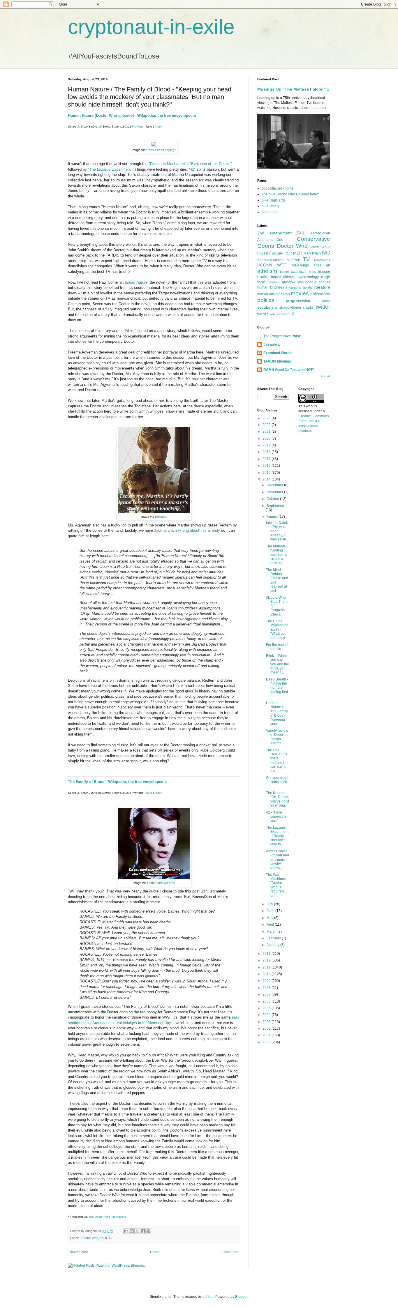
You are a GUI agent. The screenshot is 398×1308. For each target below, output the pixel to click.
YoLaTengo (300, 265)
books (262, 276)
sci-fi (103, 1238)
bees (312, 271)
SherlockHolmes (270, 260)
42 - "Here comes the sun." (276, 816)
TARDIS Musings (277, 361)
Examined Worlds (278, 353)
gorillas (324, 282)
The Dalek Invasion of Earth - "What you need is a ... (277, 629)
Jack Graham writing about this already (187, 530)
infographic (294, 287)
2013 (267, 954)
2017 (267, 459)
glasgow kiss (293, 282)
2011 (267, 967)
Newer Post (78, 1252)
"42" (192, 169)
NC (326, 253)
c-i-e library (270, 206)
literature (322, 287)
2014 (267, 479)
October (273, 499)
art (328, 265)
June (271, 911)
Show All (325, 376)
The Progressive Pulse (282, 336)
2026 (267, 418)
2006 (267, 1001)
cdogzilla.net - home (278, 188)
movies (300, 293)
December (275, 485)
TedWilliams (322, 260)
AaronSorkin (320, 233)
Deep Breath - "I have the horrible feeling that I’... (277, 687)
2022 (267, 425)
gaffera (208, 1297)
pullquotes (270, 212)
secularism (267, 307)
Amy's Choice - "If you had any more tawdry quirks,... (277, 859)
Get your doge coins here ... (277, 782)
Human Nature (135, 282)
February (274, 938)
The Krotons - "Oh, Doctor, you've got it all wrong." (277, 799)
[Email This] (126, 1231)
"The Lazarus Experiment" (110, 169)
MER (297, 253)
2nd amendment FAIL (281, 233)
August (273, 517)
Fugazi (262, 253)
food (261, 282)
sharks (308, 307)
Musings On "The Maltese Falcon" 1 (293, 89)
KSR (288, 253)
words (262, 314)
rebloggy (161, 516)
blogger (324, 272)
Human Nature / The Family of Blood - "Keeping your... (277, 713)
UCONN (264, 265)
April (271, 924)
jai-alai (307, 287)
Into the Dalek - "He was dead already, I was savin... (277, 531)
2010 (267, 974)
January (273, 945)
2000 (267, 1042)
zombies (281, 314)
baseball (298, 271)
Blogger (241, 1297)
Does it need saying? (161, 150)
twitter (323, 307)
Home (155, 1252)
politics (265, 300)
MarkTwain (312, 253)
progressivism (298, 300)
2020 (267, 438)
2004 (267, 1015)
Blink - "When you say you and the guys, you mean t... (277, 664)
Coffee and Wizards (161, 883)
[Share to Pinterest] (148, 1231)
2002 (267, 1028)
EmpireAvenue (320, 246)
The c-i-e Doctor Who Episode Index (290, 194)
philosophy (320, 293)
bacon (284, 271)
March (272, 931)
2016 (267, 466)
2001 (267, 1035)
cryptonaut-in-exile (151, 26)
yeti (272, 314)
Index (158, 126)
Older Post (230, 1252)
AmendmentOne (270, 240)
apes (317, 265)
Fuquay (276, 253)
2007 (267, 994)
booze (276, 277)
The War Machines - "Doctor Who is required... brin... (277, 885)
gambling (274, 282)
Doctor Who (89, 1238)
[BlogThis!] (132, 1231)
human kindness (270, 287)
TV (110, 1238)
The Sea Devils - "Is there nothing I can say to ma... (276, 760)
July (270, 904)
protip (326, 301)
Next (149, 792)
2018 (267, 452)
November (275, 492)
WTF (281, 265)
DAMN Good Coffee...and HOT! (288, 370)
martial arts (266, 294)
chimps (289, 277)
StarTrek (293, 260)
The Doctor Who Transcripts (107, 1216)
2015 (267, 473)
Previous (137, 126)
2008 (267, 988)
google (310, 282)
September (275, 506)
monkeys (283, 294)
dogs (325, 276)
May (270, 918)
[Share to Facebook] (143, 1231)
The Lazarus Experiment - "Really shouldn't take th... (277, 836)
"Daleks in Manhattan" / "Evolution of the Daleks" (190, 164)
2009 (267, 981)
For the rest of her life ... (277, 647)
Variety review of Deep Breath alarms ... (277, 737)
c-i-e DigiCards (274, 200)
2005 (267, 1008)
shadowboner (290, 307)
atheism (267, 271)
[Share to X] (137, 1231)
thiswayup (271, 344)
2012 (267, 960)
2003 (267, 1022)
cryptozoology (308, 277)
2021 (267, 431)
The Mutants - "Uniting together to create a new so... (277, 554)
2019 (267, 445)
